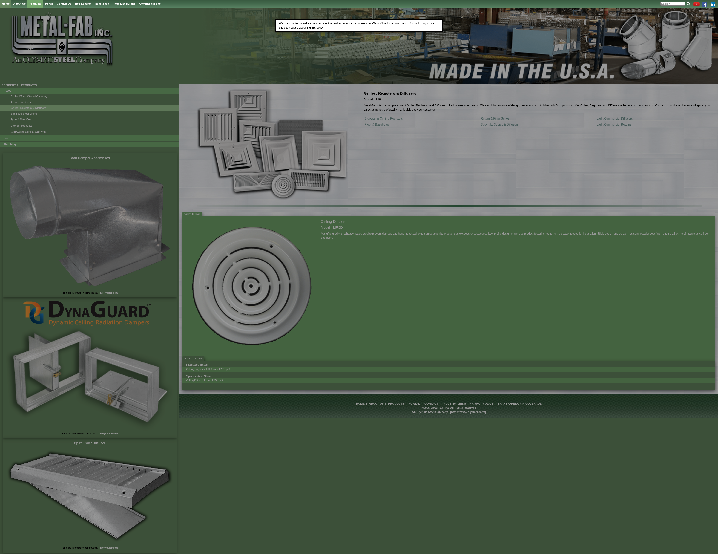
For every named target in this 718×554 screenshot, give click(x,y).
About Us (19, 3)
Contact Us (64, 3)
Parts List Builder (124, 3)
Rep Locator (83, 3)
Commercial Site (150, 3)
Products (35, 3)
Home (6, 3)
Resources (102, 3)
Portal (49, 3)
